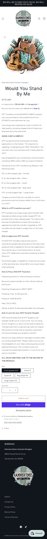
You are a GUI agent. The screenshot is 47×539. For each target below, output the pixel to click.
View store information (13, 422)
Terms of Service (11, 517)
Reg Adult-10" (22, 376)
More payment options (23, 410)
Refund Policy (10, 512)
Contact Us (9, 502)
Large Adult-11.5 (10, 381)
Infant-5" (27, 370)
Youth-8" (7, 376)
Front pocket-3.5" (11, 370)
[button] (2, 18)
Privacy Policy (10, 507)
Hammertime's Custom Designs (20, 535)
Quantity (5, 386)
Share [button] (6, 428)
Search (7, 497)
